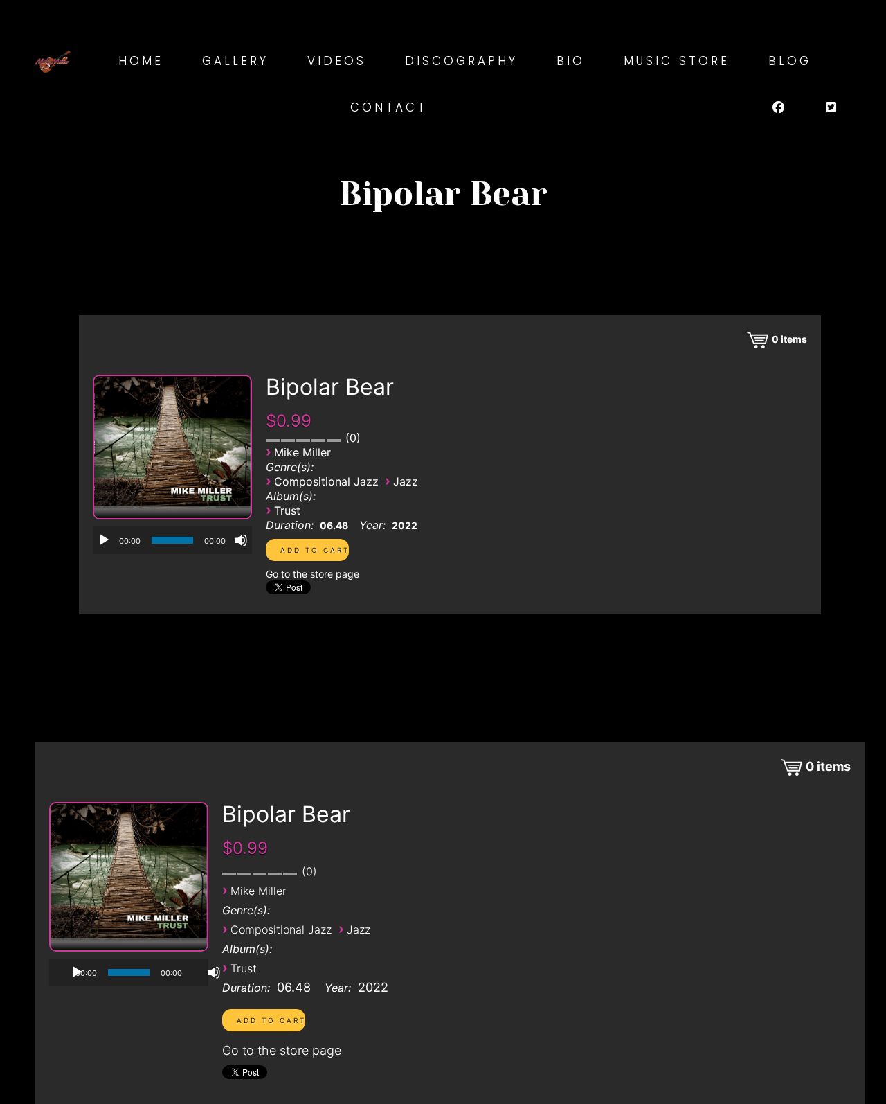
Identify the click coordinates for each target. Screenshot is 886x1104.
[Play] (104, 540)
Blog (789, 61)
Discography (461, 61)
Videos (336, 61)
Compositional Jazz (326, 481)
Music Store (677, 61)
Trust (287, 510)
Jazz (405, 481)
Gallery (235, 61)
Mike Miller (302, 452)
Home (140, 61)
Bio (571, 61)
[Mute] (241, 540)
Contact (388, 107)
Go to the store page (312, 574)
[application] (172, 540)
